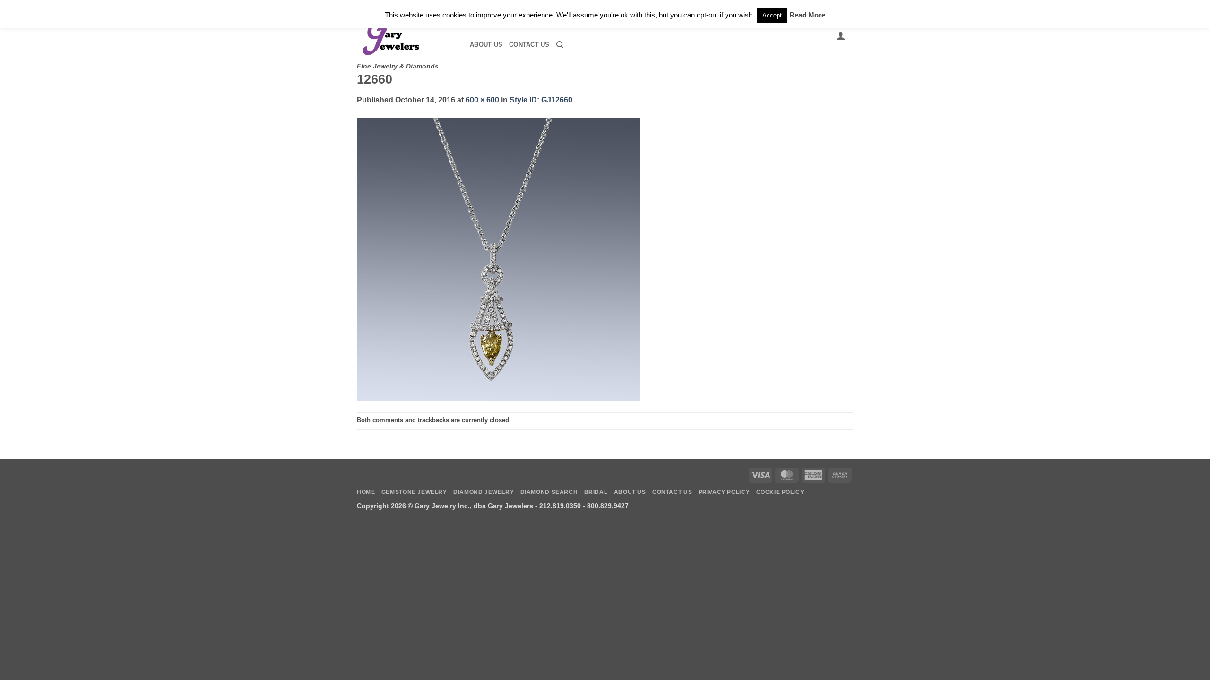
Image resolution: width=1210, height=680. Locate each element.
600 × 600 (482, 100)
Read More (807, 15)
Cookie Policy (780, 492)
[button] (841, 35)
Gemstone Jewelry (414, 492)
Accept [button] (772, 15)
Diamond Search (549, 492)
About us (486, 44)
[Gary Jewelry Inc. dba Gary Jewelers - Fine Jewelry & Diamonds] (404, 35)
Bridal (596, 492)
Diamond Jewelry (483, 492)
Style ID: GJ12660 (541, 100)
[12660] (498, 259)
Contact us (529, 44)
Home (366, 492)
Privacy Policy (724, 492)
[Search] (559, 45)
